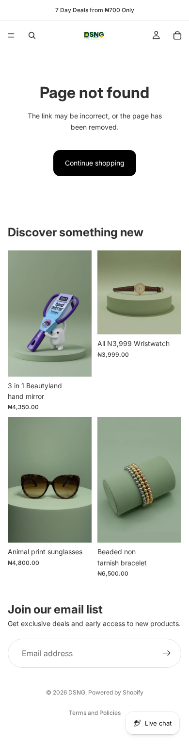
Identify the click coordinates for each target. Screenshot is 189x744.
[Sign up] (167, 653)
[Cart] (177, 35)
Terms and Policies (95, 712)
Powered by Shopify (115, 692)
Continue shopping (95, 163)
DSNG (76, 692)
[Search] (32, 35)
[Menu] (11, 35)
